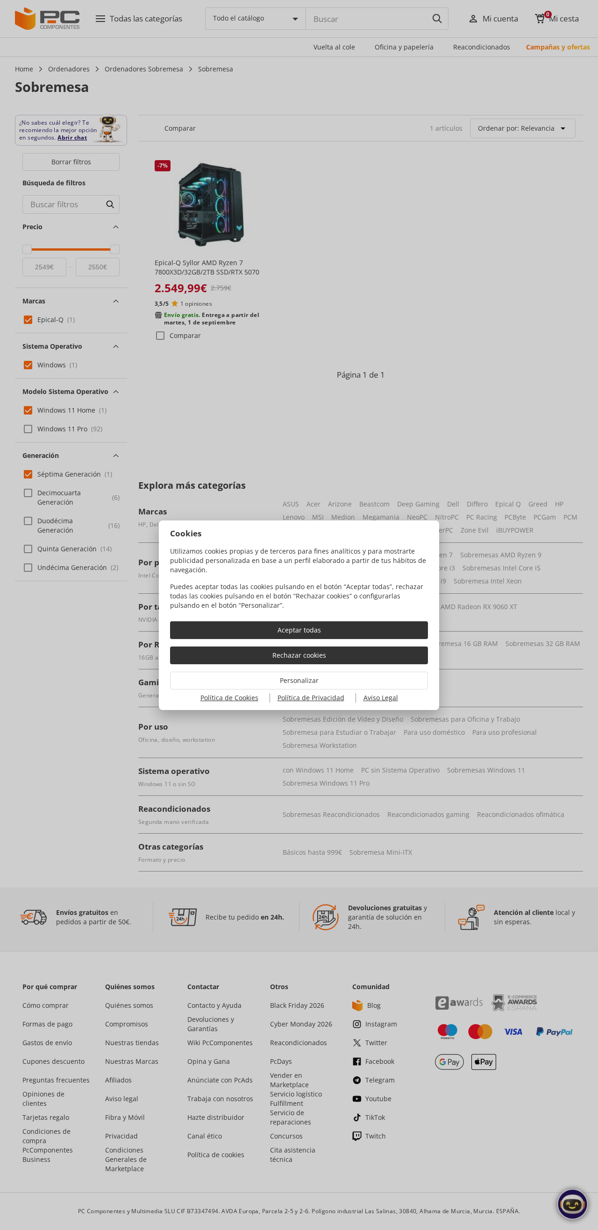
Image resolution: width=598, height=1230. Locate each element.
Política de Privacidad (311, 697)
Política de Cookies (229, 697)
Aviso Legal (380, 697)
